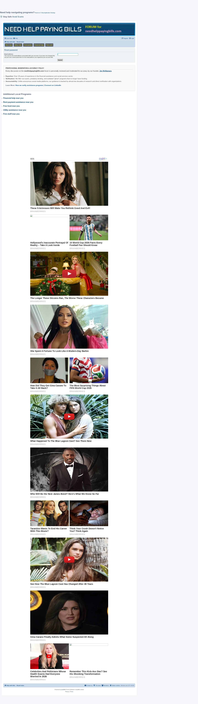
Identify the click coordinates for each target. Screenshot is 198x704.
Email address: (8, 54)
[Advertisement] (55, 6)
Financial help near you (13, 98)
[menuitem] (15, 38)
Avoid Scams (18, 17)
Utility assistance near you (14, 110)
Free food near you (11, 106)
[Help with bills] (69, 29)
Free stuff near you (11, 114)
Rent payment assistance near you (18, 102)
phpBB (63, 689)
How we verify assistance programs (29, 85)
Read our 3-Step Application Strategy (45, 12)
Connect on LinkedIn (53, 85)
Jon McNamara (105, 71)
